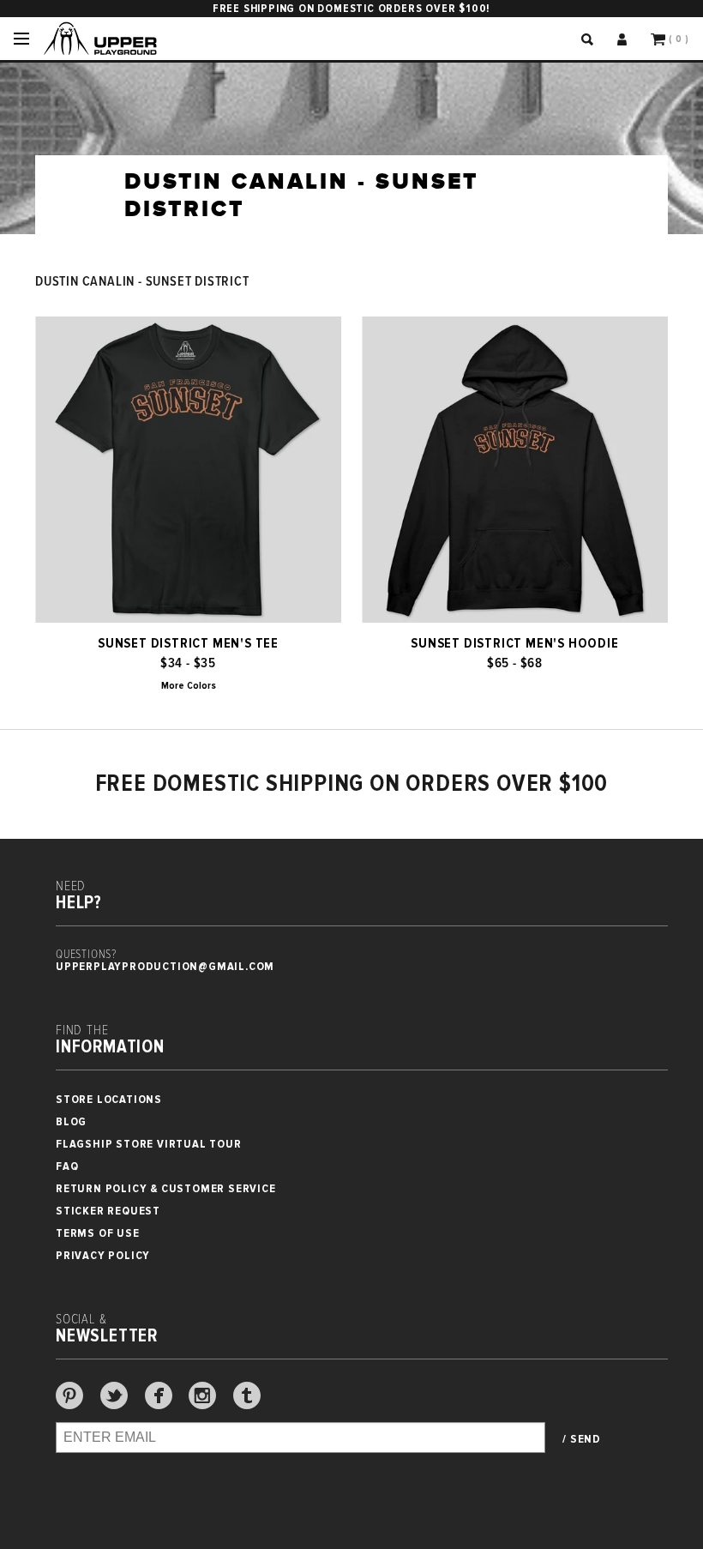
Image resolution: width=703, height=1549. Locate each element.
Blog (71, 1121)
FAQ (67, 1166)
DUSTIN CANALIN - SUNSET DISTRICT (142, 282)
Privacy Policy (103, 1255)
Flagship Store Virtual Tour (149, 1143)
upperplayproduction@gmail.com (165, 966)
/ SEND (581, 1439)
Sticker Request (108, 1210)
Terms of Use (98, 1233)
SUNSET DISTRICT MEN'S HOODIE (514, 643)
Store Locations (109, 1099)
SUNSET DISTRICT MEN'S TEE (188, 643)
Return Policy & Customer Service (166, 1188)
